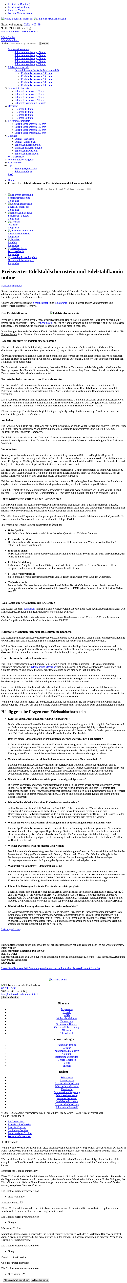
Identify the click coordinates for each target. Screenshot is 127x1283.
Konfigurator (14, 162)
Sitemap (67, 1065)
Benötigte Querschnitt (26, 168)
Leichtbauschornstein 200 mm (30, 132)
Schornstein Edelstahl (67, 1107)
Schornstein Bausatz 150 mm (30, 94)
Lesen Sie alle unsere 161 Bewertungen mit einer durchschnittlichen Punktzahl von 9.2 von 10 (50, 968)
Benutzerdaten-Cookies (20, 1133)
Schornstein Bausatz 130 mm (30, 91)
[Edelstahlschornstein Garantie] (63, 979)
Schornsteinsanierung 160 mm (30, 58)
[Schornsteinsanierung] (20, 194)
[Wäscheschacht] (17, 248)
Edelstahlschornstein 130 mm (36, 73)
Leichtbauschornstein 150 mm (30, 126)
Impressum (67, 1009)
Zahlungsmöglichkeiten (67, 1050)
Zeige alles (13, 200)
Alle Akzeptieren (40, 1280)
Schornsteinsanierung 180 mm (30, 61)
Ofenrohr (13, 106)
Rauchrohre (61, 302)
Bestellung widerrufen (66, 1056)
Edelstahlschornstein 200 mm (36, 85)
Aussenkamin (67, 1080)
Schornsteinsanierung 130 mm (30, 52)
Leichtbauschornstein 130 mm (30, 123)
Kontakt (67, 1012)
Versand (67, 1047)
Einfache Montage (17, 10)
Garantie (66, 1053)
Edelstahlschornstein (18, 67)
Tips (10, 165)
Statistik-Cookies (17, 1127)
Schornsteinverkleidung (27, 153)
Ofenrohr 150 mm (24, 112)
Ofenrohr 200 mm (24, 117)
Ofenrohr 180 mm (24, 114)
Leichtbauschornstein (19, 120)
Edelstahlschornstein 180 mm (36, 82)
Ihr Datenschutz (16, 1121)
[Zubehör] (14, 239)
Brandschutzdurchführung (28, 147)
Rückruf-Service (10, 997)
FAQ (10, 174)
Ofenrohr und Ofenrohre (44, 666)
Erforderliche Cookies (19, 1124)
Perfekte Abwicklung (19, 7)
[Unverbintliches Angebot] (22, 257)
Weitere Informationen (19, 1136)
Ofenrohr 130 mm (24, 109)
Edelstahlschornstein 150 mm (36, 76)
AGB (67, 1015)
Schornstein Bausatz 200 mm (30, 100)
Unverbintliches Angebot (21, 159)
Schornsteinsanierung (19, 49)
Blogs (67, 1062)
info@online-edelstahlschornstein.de (20, 31)
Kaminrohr (29, 608)
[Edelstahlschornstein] (20, 203)
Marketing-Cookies (18, 1130)
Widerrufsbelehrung (67, 1018)
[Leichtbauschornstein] (20, 230)
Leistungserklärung (11, 929)
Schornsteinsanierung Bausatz (30, 103)
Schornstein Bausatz (18, 88)
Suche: (4, 43)
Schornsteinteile (41, 302)
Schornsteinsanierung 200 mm (30, 64)
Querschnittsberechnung (67, 1027)
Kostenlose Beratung (19, 4)
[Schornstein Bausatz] (20, 212)
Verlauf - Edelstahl (24, 138)
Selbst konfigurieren (11, 285)
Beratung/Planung (66, 1044)
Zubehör (12, 135)
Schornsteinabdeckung (26, 150)
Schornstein (46, 322)
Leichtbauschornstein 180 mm (30, 129)
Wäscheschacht (16, 156)
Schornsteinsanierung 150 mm (30, 55)
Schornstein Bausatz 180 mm (30, 97)
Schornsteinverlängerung (28, 144)
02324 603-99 (8, 988)
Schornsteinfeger (23, 171)
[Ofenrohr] (14, 221)
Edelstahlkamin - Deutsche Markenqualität (37, 70)
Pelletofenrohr (67, 1033)
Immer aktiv (31, 1170)
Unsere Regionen (67, 1059)
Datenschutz (66, 1021)
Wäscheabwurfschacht (67, 1086)
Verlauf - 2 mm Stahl (25, 141)
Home (11, 180)
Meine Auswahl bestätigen (16, 1280)
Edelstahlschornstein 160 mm (36, 79)
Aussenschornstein (67, 1098)
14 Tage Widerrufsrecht (20, 13)
